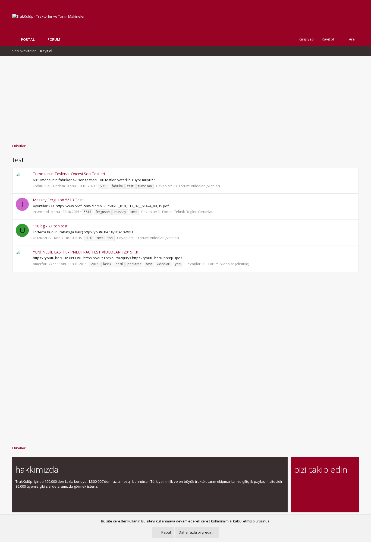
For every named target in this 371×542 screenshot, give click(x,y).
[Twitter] (345, 484)
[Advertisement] (185, 97)
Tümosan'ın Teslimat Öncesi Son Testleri (69, 173)
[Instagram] (307, 484)
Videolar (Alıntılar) (205, 185)
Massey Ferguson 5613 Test (58, 199)
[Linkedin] (316, 484)
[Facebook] (297, 484)
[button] (64, 39)
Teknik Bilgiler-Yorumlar (193, 211)
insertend (41, 211)
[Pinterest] (326, 484)
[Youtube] (297, 496)
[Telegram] (335, 484)
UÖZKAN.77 (42, 237)
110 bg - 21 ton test (50, 225)
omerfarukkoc (44, 263)
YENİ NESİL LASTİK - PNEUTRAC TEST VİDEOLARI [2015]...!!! (86, 252)
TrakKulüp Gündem (49, 185)
